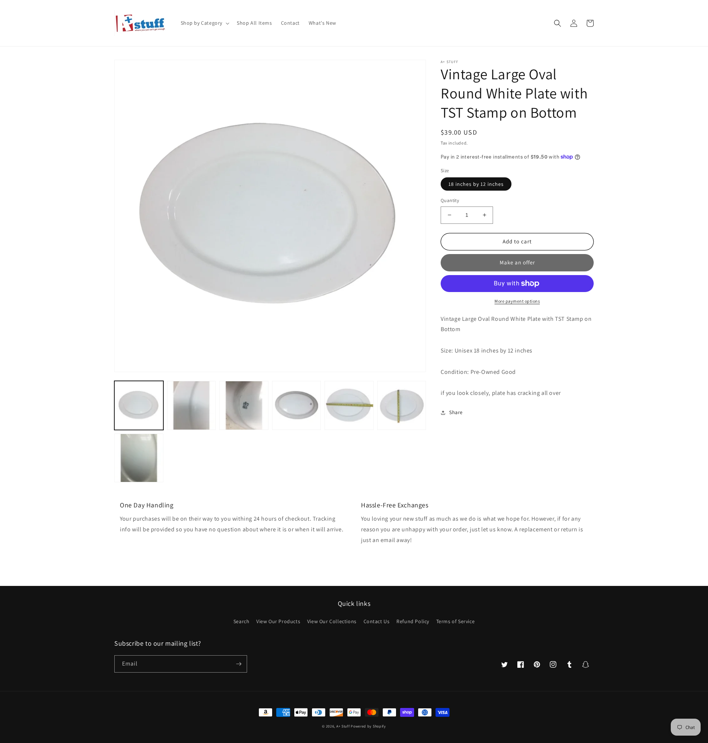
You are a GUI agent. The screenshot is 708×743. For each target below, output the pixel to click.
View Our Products (278, 621)
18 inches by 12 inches (476, 184)
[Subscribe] (238, 664)
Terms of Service (455, 621)
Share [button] (456, 412)
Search (241, 621)
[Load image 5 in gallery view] (349, 405)
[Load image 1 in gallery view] (138, 405)
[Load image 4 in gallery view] (296, 405)
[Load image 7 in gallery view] (138, 458)
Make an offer (517, 262)
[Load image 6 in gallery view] (401, 405)
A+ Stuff (343, 726)
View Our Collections (332, 621)
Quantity (450, 200)
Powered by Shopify (368, 726)
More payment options (517, 301)
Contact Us (377, 621)
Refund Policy (412, 621)
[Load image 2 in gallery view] (191, 405)
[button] (204, 23)
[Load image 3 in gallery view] (243, 405)
